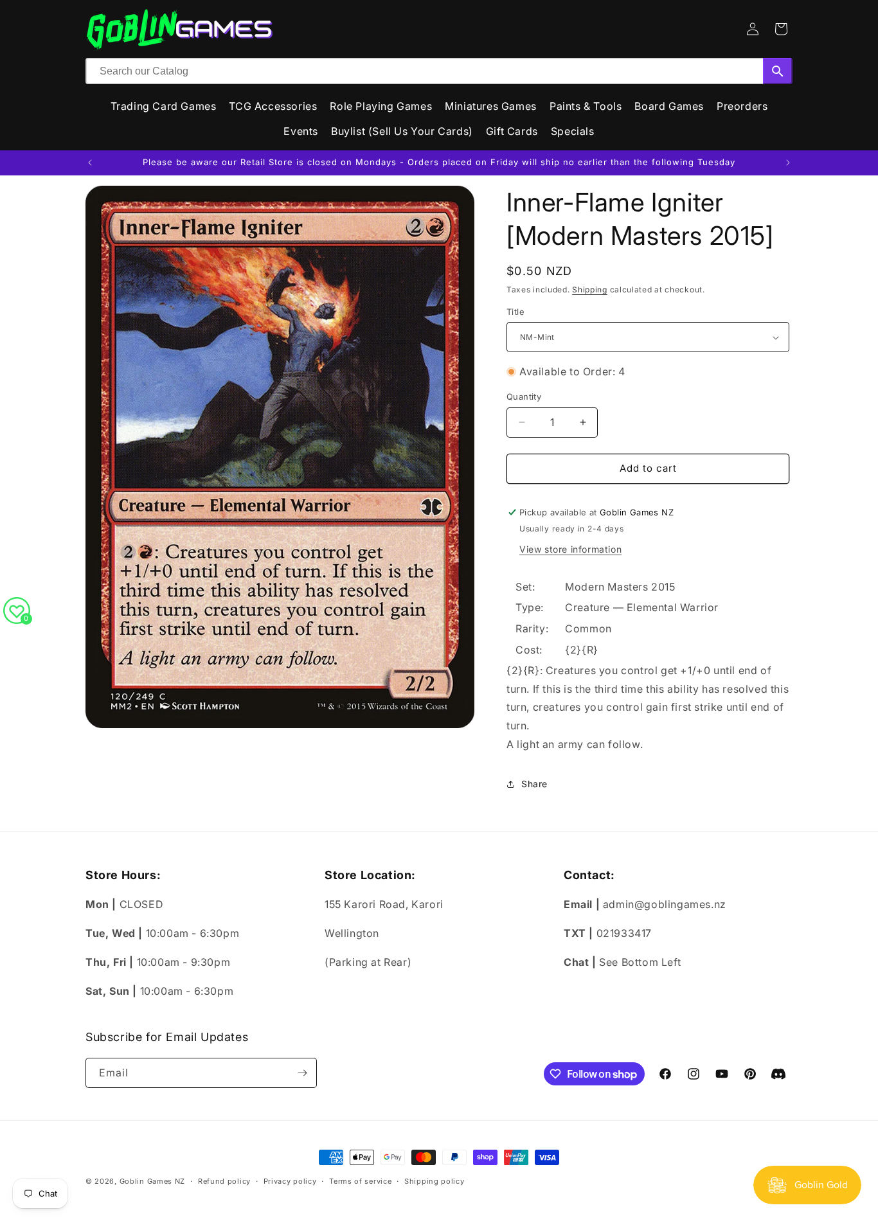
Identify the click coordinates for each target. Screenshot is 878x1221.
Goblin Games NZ (153, 1181)
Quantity (523, 396)
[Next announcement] (788, 162)
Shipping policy (434, 1181)
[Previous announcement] (90, 162)
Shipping (589, 289)
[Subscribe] (302, 1073)
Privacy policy (290, 1181)
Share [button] (534, 783)
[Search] (778, 71)
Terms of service (360, 1181)
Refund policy (224, 1181)
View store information (570, 549)
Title (515, 312)
